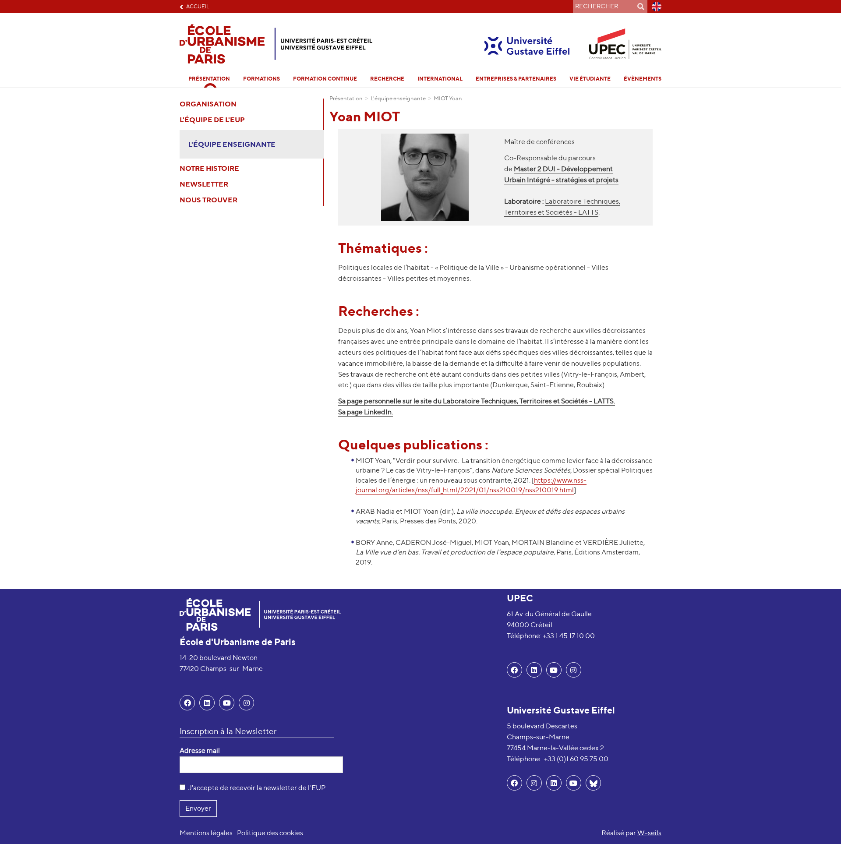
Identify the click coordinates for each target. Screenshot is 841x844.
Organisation (208, 103)
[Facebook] (187, 702)
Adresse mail (200, 750)
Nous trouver (208, 199)
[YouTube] (226, 702)
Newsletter (204, 184)
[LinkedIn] (207, 702)
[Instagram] (534, 783)
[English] (654, 6)
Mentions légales (206, 833)
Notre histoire (209, 168)
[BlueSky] (593, 783)
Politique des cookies (270, 833)
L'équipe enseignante (232, 144)
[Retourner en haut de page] (821, 824)
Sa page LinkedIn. (365, 412)
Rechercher (640, 6)
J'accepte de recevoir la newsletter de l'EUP (256, 788)
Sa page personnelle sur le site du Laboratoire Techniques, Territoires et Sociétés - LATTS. (476, 401)
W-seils (649, 833)
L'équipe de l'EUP (212, 119)
